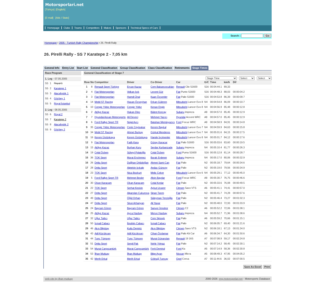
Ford (178, 122)
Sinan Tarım (157, 193)
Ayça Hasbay (134, 213)
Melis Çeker (157, 172)
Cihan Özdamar (159, 233)
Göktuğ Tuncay (159, 258)
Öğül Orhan (133, 198)
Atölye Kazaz (102, 112)
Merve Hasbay (159, 213)
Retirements (182, 67)
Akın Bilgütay (102, 228)
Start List (82, 67)
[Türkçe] (49, 9)
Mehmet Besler (135, 177)
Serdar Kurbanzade (161, 147)
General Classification (104, 67)
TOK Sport (101, 157)
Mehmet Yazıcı (159, 117)
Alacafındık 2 (61, 124)
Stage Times (199, 67)
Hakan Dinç (133, 112)
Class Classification (160, 67)
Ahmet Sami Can (160, 162)
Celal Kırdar (157, 182)
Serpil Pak (132, 243)
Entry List (68, 67)
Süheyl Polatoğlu (136, 152)
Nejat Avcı (132, 122)
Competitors (93, 27)
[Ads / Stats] (62, 17)
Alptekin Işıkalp (135, 167)
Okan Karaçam (103, 182)
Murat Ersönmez (136, 157)
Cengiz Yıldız (134, 107)
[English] (60, 9)
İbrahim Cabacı (135, 223)
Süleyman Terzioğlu (161, 198)
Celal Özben (101, 152)
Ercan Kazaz (134, 86)
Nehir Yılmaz (158, 243)
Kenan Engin (158, 107)
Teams (78, 27)
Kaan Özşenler (159, 96)
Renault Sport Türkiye (107, 86)
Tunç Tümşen (102, 238)
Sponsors (121, 27)
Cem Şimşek (158, 218)
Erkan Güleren (159, 102)
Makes (107, 27)
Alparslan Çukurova (138, 193)
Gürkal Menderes (160, 132)
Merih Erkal (101, 258)
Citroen (180, 188)
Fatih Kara (133, 142)
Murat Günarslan (160, 238)
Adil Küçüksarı (103, 233)
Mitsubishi (181, 102)
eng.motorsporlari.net (231, 278)
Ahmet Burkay (135, 132)
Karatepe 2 (60, 119)
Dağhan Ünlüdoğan (138, 162)
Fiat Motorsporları (104, 91)
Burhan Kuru (134, 147)
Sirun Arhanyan (135, 203)
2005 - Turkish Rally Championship (78, 42)
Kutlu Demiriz (134, 228)
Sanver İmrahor (159, 208)
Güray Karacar (159, 142)
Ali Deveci (132, 117)
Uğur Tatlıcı (101, 218)
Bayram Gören (103, 208)
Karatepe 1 (60, 88)
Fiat (178, 91)
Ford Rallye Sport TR (106, 122)
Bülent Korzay (158, 112)
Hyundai (180, 117)
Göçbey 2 (59, 129)
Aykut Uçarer (158, 188)
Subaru (180, 112)
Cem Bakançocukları (162, 86)
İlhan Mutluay (102, 253)
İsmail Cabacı (102, 223)
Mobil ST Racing (104, 102)
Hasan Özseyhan (137, 102)
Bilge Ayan (156, 253)
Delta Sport (101, 162)
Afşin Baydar (158, 177)
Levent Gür (157, 91)
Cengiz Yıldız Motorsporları (110, 107)
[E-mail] (49, 17)
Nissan (180, 253)
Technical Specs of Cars (144, 27)
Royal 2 (58, 114)
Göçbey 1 (59, 98)
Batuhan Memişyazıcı (163, 122)
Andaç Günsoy (159, 167)
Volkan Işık (133, 91)
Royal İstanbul (62, 103)
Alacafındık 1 (61, 93)
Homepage (53, 27)
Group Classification (132, 67)
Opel (178, 258)
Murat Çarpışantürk (105, 248)
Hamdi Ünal (133, 96)
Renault (180, 86)
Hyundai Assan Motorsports (110, 117)
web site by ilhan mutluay (59, 278)
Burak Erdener (159, 157)
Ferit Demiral (158, 248)
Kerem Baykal (158, 127)
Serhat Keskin (135, 188)
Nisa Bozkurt (134, 172)
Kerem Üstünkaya (105, 137)
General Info (52, 67)
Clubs (67, 27)
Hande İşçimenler (160, 137)
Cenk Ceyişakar (136, 127)
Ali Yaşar (155, 203)
